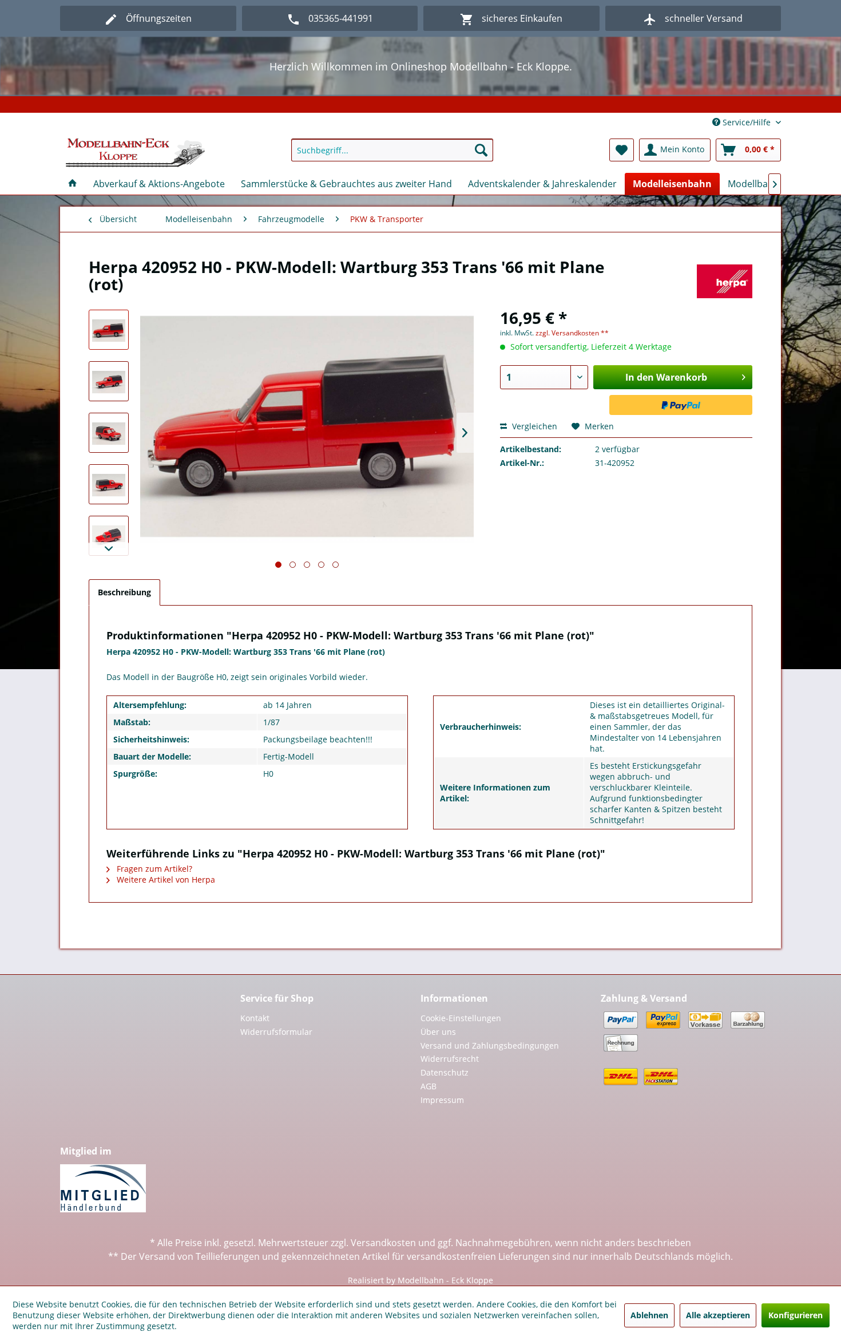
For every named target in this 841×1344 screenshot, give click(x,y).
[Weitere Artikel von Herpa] (724, 278)
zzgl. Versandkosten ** (572, 333)
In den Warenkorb (666, 377)
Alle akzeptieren (718, 1315)
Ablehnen (649, 1315)
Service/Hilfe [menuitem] (746, 122)
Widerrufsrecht (449, 1058)
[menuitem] (392, 150)
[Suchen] (481, 150)
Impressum (442, 1099)
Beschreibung (124, 592)
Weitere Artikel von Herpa (164, 879)
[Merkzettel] (621, 150)
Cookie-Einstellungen (460, 1018)
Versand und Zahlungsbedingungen (489, 1045)
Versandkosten (383, 1242)
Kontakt (254, 1018)
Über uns (438, 1031)
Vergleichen (533, 426)
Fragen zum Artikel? (153, 868)
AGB (428, 1086)
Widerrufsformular (276, 1031)
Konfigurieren (795, 1315)
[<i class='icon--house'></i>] (72, 184)
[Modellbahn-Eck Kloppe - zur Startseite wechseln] (135, 153)
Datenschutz (444, 1072)
